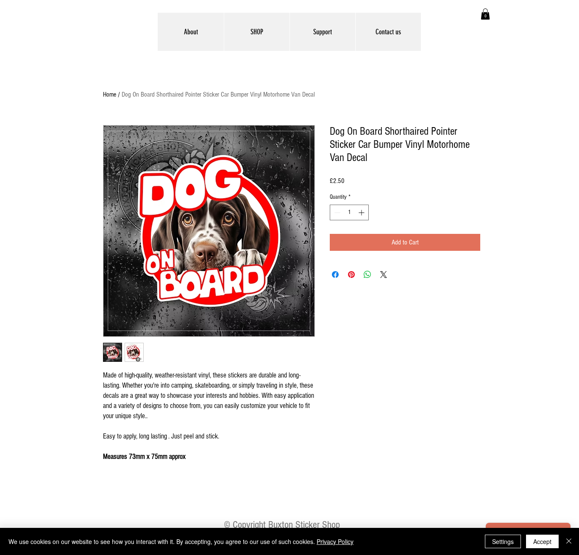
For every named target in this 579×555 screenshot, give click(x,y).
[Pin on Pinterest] (351, 274)
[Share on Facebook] (335, 274)
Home (109, 94)
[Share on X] (384, 274)
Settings (503, 541)
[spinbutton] (349, 212)
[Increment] (362, 212)
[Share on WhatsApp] (367, 274)
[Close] (569, 541)
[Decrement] (336, 212)
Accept (542, 541)
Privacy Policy (335, 541)
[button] (485, 13)
